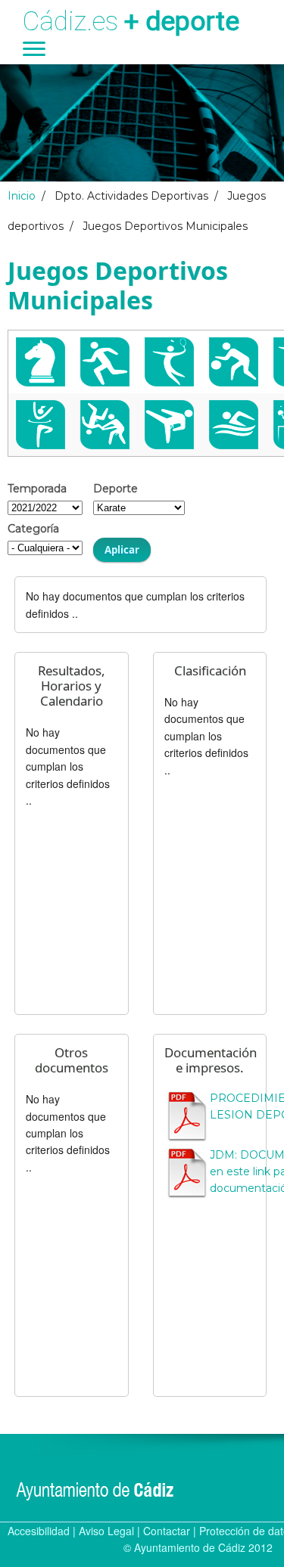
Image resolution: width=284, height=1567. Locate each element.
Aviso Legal (106, 1530)
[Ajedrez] (40, 361)
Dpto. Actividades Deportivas (131, 196)
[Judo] (105, 424)
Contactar (166, 1530)
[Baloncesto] (233, 361)
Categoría (33, 528)
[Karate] (169, 424)
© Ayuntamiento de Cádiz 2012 (198, 1547)
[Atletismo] (105, 361)
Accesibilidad (39, 1530)
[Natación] (233, 424)
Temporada (37, 488)
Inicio (22, 196)
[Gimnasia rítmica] (40, 424)
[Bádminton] (169, 361)
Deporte (115, 488)
